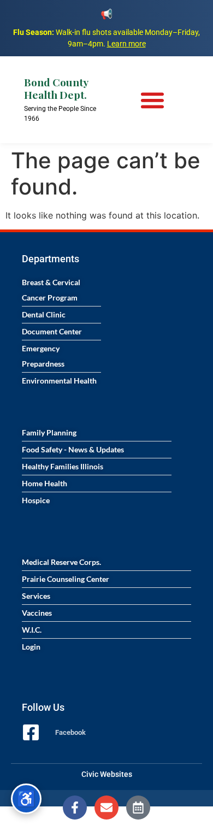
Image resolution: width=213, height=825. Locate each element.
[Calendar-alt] (138, 807)
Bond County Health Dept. (56, 88)
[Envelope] (106, 807)
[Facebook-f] (75, 807)
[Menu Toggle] (152, 100)
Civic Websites (106, 774)
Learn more (126, 43)
